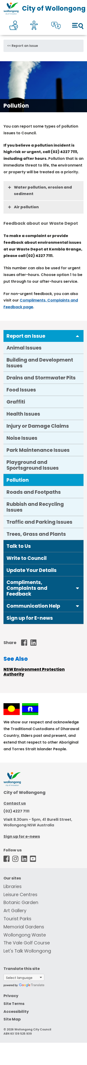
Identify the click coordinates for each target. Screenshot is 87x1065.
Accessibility (16, 1011)
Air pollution (26, 207)
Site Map (12, 1019)
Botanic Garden (20, 902)
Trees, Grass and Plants (36, 534)
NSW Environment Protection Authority (34, 672)
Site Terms (13, 1003)
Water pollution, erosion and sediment (43, 191)
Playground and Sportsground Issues (32, 465)
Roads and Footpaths (33, 492)
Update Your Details (31, 570)
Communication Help (33, 606)
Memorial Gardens (23, 927)
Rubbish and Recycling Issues (35, 507)
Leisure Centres (20, 895)
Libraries (12, 886)
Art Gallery (14, 911)
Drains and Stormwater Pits (41, 377)
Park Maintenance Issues (38, 450)
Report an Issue (25, 45)
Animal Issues (24, 347)
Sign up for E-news (29, 618)
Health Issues (23, 414)
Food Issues (21, 389)
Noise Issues (21, 438)
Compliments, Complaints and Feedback (26, 588)
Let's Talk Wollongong (27, 951)
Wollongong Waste (24, 935)
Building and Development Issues (39, 362)
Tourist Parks (17, 919)
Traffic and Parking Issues (39, 522)
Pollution (17, 480)
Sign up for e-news (21, 836)
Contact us (14, 803)
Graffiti (15, 401)
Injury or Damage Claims (37, 426)
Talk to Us (18, 546)
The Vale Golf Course (26, 943)
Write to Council (26, 558)
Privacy (10, 995)
